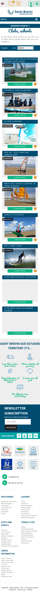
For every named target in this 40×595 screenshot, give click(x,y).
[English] (3, 3)
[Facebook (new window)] (19, 435)
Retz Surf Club (13, 246)
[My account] (37, 3)
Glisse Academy (13, 121)
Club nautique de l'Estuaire (20, 277)
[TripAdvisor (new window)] (35, 435)
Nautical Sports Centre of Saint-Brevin (20, 185)
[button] (31, 3)
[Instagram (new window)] (30, 435)
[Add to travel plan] (35, 84)
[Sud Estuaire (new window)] (20, 451)
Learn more (20, 84)
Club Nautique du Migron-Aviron (19, 309)
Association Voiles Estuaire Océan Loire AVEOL (20, 60)
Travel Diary (13, 2)
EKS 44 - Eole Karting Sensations (16, 153)
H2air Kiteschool (14, 215)
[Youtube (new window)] (24, 435)
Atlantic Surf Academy (17, 90)
